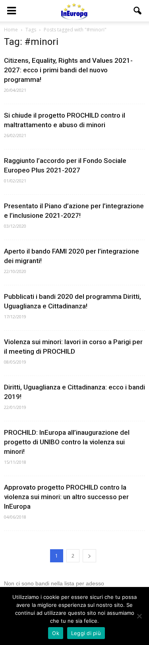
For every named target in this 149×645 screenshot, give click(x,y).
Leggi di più (86, 633)
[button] (138, 10)
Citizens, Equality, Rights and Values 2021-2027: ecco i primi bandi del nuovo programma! (68, 69)
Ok (55, 633)
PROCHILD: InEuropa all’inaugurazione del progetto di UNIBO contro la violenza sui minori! (67, 441)
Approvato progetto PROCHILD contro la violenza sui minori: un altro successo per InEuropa (66, 496)
